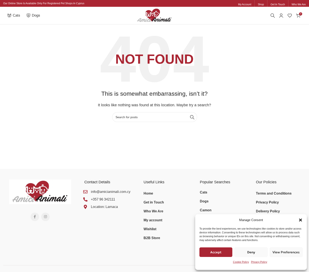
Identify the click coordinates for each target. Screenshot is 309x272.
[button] (300, 220)
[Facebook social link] (35, 217)
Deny (251, 252)
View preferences (286, 252)
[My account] (281, 15)
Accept (216, 252)
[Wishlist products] (289, 15)
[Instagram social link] (45, 217)
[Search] (272, 15)
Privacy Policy (259, 262)
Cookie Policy (241, 262)
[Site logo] (154, 15)
